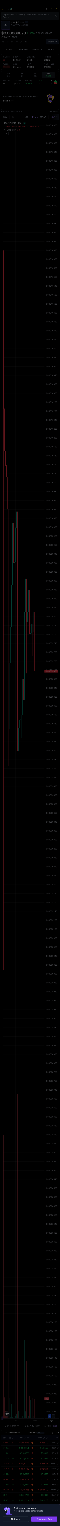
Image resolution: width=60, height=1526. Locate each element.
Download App (44, 1519)
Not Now (15, 1519)
